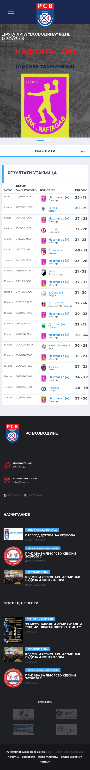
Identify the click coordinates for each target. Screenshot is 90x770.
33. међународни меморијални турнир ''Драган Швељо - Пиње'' (53, 625)
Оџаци (53, 208)
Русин (52, 271)
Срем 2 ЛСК (57, 303)
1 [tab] (40, 140)
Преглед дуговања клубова (50, 535)
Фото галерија (48, 757)
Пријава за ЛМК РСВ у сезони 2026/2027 (50, 555)
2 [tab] (49, 140)
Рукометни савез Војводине (25, 752)
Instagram (35, 495)
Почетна (13, 757)
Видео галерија (71, 757)
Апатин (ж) (56, 250)
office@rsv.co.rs (21, 482)
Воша (52, 229)
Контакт (45, 761)
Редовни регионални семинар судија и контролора (52, 578)
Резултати (45, 151)
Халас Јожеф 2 (59, 345)
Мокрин (54, 387)
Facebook (14, 495)
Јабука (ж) (55, 292)
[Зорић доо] (66, 713)
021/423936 (19, 467)
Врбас (53, 366)
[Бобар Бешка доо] (23, 729)
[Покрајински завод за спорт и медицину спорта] (23, 714)
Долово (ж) (56, 324)
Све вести (28, 757)
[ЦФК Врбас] (66, 729)
